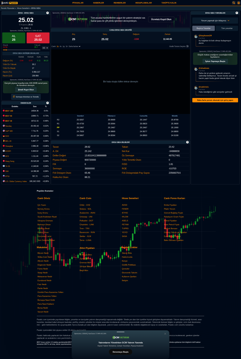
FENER (125, 209)
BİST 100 (9, 111)
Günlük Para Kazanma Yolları (50, 292)
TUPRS (125, 228)
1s (58, 46)
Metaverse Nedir (45, 276)
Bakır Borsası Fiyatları (174, 240)
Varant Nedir (43, 312)
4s (61, 46)
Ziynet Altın (84, 259)
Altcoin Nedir (43, 261)
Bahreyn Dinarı (44, 224)
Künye (124, 261)
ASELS (125, 220)
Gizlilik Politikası (129, 265)
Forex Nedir (43, 269)
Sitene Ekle (127, 253)
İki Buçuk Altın (86, 255)
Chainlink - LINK (87, 224)
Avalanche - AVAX (87, 213)
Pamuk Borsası (170, 228)
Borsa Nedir (43, 308)
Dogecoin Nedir (44, 265)
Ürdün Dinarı (43, 232)
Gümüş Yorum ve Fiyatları (175, 232)
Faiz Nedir (42, 284)
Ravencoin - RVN (87, 232)
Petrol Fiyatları (170, 220)
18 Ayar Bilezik (86, 266)
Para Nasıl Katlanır (46, 304)
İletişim (125, 280)
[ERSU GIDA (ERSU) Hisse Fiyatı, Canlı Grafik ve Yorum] (9, 3)
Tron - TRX (84, 228)
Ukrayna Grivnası (45, 220)
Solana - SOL (85, 209)
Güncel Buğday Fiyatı (173, 213)
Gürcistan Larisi (44, 236)
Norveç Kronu (44, 209)
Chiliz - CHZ (85, 205)
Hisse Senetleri (23, 8)
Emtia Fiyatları (170, 205)
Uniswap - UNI (86, 217)
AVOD (124, 205)
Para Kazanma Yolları (47, 296)
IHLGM (125, 217)
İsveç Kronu (43, 213)
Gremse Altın (85, 262)
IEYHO (125, 213)
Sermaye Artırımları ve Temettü (27, 97)
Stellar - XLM (85, 236)
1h (67, 46)
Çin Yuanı (42, 205)
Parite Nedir (43, 288)
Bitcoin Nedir (43, 253)
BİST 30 (8, 121)
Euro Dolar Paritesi (172, 236)
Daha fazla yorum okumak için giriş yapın (215, 100)
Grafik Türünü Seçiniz (177, 46)
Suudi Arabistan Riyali (47, 217)
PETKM (125, 224)
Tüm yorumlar (226, 28)
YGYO (124, 232)
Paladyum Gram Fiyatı (174, 217)
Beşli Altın (84, 270)
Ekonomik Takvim (129, 272)
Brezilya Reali (44, 228)
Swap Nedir (43, 272)
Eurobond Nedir (44, 280)
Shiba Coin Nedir (45, 257)
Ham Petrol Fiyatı (171, 224)
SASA (124, 236)
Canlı (54, 46)
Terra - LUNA (85, 240)
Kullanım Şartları (129, 276)
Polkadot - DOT (86, 220)
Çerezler (125, 269)
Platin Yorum (169, 209)
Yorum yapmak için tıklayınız (213, 20)
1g (64, 46)
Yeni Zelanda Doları (46, 240)
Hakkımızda (127, 257)
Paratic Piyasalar (8, 8)
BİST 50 (8, 116)
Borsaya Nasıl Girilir (46, 300)
